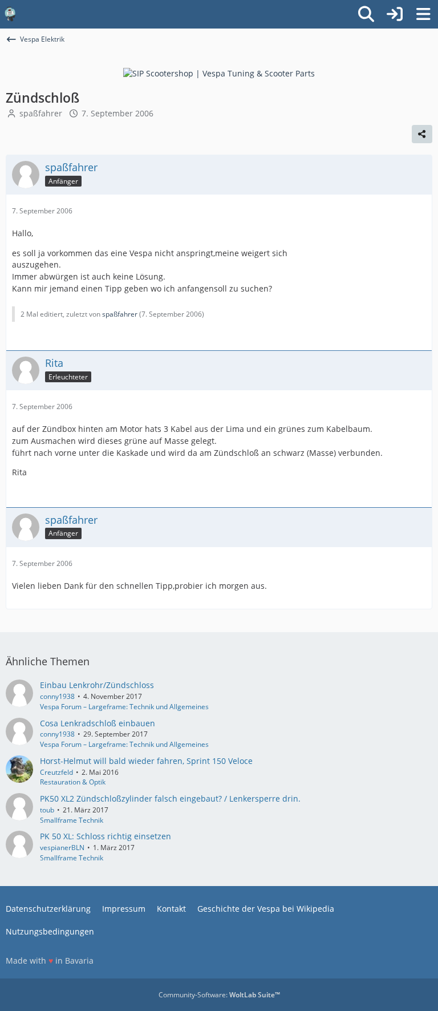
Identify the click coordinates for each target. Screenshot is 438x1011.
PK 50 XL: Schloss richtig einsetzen (105, 836)
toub (47, 810)
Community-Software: (219, 995)
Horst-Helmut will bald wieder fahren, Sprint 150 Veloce (146, 760)
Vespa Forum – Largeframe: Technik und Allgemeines (124, 706)
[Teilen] (422, 134)
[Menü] (423, 14)
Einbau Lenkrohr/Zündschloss (97, 685)
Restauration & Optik (73, 782)
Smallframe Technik (71, 820)
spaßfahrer (40, 113)
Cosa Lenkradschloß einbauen (97, 723)
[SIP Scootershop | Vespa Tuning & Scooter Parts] (219, 72)
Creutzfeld (56, 772)
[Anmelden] (394, 14)
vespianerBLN (62, 847)
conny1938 (57, 696)
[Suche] (366, 14)
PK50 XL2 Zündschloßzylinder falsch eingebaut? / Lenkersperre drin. (170, 798)
